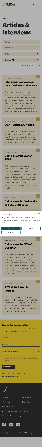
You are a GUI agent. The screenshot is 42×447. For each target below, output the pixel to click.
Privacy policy (36, 213)
